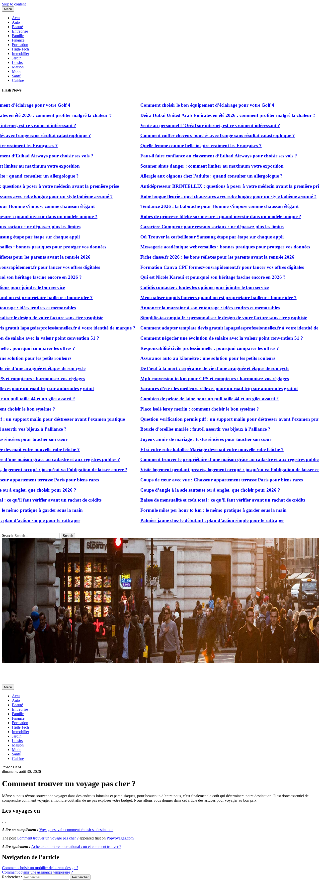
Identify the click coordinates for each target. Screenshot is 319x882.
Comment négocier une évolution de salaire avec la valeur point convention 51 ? (207, 338)
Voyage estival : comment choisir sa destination (76, 830)
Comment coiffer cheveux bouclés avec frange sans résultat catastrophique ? (203, 135)
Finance (18, 40)
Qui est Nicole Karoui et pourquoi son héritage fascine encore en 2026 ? (198, 277)
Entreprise (20, 31)
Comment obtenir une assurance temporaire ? (37, 872)
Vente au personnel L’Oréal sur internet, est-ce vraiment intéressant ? (196, 125)
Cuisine (18, 80)
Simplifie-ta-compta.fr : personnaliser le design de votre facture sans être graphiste (209, 317)
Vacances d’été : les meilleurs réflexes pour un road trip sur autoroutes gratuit (204, 388)
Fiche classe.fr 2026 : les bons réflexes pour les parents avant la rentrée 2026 (203, 257)
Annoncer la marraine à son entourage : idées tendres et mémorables (195, 307)
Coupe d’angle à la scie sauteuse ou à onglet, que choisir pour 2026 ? (196, 490)
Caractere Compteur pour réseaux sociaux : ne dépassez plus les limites (198, 226)
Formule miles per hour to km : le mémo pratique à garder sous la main (199, 510)
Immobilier (20, 53)
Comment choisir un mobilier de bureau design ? (40, 868)
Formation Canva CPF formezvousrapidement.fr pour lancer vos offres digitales (207, 267)
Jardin (16, 58)
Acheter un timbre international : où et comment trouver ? (76, 846)
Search (7, 535)
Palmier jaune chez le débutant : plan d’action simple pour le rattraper (198, 520)
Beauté (17, 27)
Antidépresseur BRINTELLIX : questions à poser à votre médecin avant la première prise (217, 186)
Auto (16, 22)
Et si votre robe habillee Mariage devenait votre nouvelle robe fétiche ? (197, 449)
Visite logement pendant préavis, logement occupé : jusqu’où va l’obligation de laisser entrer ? (221, 469)
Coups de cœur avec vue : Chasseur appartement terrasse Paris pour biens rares (207, 479)
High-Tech (20, 49)
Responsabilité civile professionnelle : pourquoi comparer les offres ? (195, 348)
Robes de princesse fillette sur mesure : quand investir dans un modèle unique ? (206, 216)
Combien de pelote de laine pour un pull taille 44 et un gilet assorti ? (195, 398)
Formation (20, 45)
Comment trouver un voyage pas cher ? (48, 838)
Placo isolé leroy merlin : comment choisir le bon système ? (185, 409)
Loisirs (17, 62)
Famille (18, 36)
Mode (16, 71)
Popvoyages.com (120, 838)
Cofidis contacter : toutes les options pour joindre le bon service (190, 287)
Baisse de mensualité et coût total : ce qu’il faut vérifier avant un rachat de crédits (208, 500)
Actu (16, 18)
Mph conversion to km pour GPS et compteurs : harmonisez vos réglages (200, 378)
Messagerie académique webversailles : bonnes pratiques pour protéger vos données (211, 246)
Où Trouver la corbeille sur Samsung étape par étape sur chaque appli (197, 236)
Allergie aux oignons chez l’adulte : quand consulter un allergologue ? (197, 176)
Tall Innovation (14, 670)
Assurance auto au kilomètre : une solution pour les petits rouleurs (193, 358)
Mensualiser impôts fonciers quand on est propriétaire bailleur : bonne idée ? (204, 297)
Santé (16, 76)
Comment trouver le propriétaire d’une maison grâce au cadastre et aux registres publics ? (218, 459)
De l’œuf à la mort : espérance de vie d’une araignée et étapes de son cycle (200, 368)
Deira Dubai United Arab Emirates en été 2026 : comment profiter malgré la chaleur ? (213, 115)
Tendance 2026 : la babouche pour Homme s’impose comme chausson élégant (205, 206)
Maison (18, 67)
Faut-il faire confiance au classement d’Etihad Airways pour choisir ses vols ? (204, 155)
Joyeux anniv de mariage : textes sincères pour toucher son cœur (191, 439)
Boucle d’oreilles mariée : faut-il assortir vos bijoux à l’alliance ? (191, 429)
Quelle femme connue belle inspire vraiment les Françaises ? (186, 145)
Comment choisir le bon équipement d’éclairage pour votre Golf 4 (193, 105)
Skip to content (14, 4)
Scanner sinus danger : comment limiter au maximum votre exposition (197, 166)
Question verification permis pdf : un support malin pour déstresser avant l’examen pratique (220, 419)
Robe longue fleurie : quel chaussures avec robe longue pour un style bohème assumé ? (214, 196)
